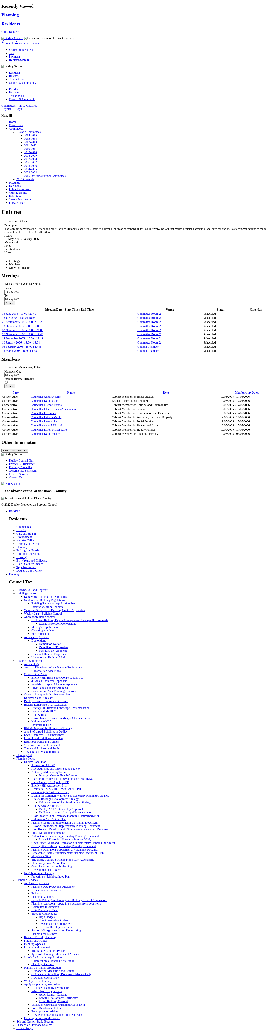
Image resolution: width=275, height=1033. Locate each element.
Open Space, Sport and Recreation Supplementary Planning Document (73, 842)
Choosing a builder (42, 630)
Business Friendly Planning (40, 937)
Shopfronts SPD (41, 856)
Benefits (21, 530)
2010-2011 (30, 148)
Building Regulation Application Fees (53, 603)
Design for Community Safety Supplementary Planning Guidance (70, 795)
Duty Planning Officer (44, 910)
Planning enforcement (37, 947)
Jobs (11, 53)
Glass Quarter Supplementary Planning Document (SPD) (65, 815)
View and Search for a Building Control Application (54, 610)
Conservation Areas (35, 674)
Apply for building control (39, 616)
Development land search (46, 869)
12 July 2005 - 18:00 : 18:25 (19, 317)
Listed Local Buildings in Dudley (43, 738)
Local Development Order (46, 1008)
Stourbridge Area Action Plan (48, 863)
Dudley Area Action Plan (46, 805)
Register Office (25, 540)
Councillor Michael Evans (46, 404)
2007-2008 (30, 159)
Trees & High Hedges (44, 913)
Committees (16, 128)
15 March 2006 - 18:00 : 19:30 (20, 350)
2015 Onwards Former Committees (45, 175)
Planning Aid (24, 755)
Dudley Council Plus (21, 460)
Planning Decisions (42, 964)
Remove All (16, 31)
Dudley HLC (39, 714)
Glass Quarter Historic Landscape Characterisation (61, 718)
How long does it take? (45, 977)
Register (6, 109)
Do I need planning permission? (50, 987)
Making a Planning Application (42, 967)
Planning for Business (44, 933)
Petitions (36, 893)
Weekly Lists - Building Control (43, 613)
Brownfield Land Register (31, 590)
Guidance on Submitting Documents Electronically (61, 974)
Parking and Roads (27, 550)
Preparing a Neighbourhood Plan (50, 876)
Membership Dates (247, 392)
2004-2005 (30, 169)
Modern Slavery (18, 474)
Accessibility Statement (22, 470)
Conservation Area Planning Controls (53, 691)
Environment (24, 537)
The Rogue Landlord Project (48, 950)
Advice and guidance (36, 637)
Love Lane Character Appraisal (49, 687)
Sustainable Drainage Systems (34, 1024)
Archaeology (31, 664)
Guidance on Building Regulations (44, 600)
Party (16, 392)
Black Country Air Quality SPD (50, 782)
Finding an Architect (36, 940)
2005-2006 (30, 165)
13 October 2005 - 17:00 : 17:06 (21, 326)
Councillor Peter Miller (44, 421)
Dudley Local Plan (35, 761)
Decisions (15, 185)
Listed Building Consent (53, 1001)
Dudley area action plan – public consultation (65, 812)
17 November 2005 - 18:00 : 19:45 (22, 334)
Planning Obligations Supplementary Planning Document (65, 849)
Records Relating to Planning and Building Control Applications (69, 900)
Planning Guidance (42, 896)
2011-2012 (30, 145)
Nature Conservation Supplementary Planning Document (65, 836)
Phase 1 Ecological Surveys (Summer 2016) (65, 839)
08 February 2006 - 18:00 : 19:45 (21, 346)
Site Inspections (40, 633)
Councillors (16, 125)
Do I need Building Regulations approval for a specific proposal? (69, 620)
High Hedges (47, 917)
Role (166, 392)
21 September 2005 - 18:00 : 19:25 (22, 321)
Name (71, 392)
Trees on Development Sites (55, 927)
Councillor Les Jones (43, 413)
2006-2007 (30, 162)
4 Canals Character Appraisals (49, 681)
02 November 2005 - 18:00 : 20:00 (22, 330)
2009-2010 (30, 152)
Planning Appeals (34, 944)
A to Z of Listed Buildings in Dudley (46, 731)
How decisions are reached (47, 890)
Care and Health (26, 533)
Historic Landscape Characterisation (45, 704)
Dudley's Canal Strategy (38, 697)
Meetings (14, 182)
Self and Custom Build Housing (35, 1021)
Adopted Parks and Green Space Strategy (55, 768)
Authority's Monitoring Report (49, 772)
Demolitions (38, 640)
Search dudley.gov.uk (21, 49)
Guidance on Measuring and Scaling (52, 970)
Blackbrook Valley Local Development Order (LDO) (62, 778)
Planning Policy (25, 758)
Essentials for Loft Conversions (57, 623)
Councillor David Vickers (46, 433)
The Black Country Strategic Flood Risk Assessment (62, 859)
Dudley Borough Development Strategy (55, 799)
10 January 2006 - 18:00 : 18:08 (21, 342)
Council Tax (23, 526)
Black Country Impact (29, 563)
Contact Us (15, 477)
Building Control (26, 593)
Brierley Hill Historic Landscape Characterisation (60, 708)
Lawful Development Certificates (58, 997)
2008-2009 (30, 155)
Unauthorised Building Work (48, 657)
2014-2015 (30, 135)
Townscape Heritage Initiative (41, 751)
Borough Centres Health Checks (58, 775)
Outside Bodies (18, 192)
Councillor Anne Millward (46, 425)
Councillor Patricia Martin (46, 417)
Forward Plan (17, 202)
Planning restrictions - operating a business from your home (66, 903)
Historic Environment (29, 660)
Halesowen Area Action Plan (48, 819)
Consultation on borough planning (51, 866)
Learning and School (28, 543)
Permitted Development (53, 650)
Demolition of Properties (53, 647)
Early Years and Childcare (31, 560)
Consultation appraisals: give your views (48, 694)
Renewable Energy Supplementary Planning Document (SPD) (68, 852)
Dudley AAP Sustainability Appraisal (61, 809)
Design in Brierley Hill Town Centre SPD (56, 788)
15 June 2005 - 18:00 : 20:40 (19, 313)
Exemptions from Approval (47, 606)
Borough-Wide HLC (43, 711)
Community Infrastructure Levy (50, 792)
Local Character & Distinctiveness (44, 734)
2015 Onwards (25, 179)
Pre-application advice (44, 1011)
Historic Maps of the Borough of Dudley (48, 728)
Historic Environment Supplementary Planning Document (65, 826)
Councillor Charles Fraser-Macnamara (53, 409)
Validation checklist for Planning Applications (58, 1004)
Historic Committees (28, 132)
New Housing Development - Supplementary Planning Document (70, 829)
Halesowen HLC (41, 721)
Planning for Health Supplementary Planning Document (64, 822)
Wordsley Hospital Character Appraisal (54, 684)
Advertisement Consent (53, 994)
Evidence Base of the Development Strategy (65, 802)
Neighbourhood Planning (39, 873)
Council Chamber (148, 346)
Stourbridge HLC (41, 724)
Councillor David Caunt (45, 400)
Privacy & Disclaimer (21, 463)
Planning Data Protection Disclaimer (52, 886)
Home (12, 121)
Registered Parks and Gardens (41, 741)
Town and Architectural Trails (41, 748)
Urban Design (24, 1028)
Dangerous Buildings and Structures (45, 596)
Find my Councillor (20, 467)
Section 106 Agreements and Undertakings (56, 930)
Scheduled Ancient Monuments (42, 745)
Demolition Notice (50, 643)
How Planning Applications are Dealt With (56, 1014)
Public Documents (20, 189)
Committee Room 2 (149, 313)
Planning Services (27, 879)
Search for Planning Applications (43, 957)
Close (4, 31)
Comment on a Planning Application (52, 960)
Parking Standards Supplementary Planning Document (63, 846)
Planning (21, 547)
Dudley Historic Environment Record (46, 701)
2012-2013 (30, 142)
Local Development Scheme (48, 832)
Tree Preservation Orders (53, 920)
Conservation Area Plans (46, 670)
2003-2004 (30, 172)
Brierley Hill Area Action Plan (49, 785)
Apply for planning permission (42, 984)
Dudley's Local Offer (29, 570)
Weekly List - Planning (37, 981)
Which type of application (46, 991)
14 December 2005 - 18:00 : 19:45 (22, 338)
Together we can (26, 567)
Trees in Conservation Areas (55, 923)
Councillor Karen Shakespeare (49, 429)
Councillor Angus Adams (46, 396)
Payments (14, 56)
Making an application (44, 627)
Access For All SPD (43, 765)
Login (19, 109)
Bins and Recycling (28, 553)
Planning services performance (42, 1018)
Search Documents (20, 199)
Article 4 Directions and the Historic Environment (53, 667)
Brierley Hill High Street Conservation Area (57, 677)
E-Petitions (15, 196)
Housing (21, 557)
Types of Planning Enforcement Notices (55, 954)
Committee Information (45, 906)
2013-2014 (30, 138)
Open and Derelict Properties (48, 654)
